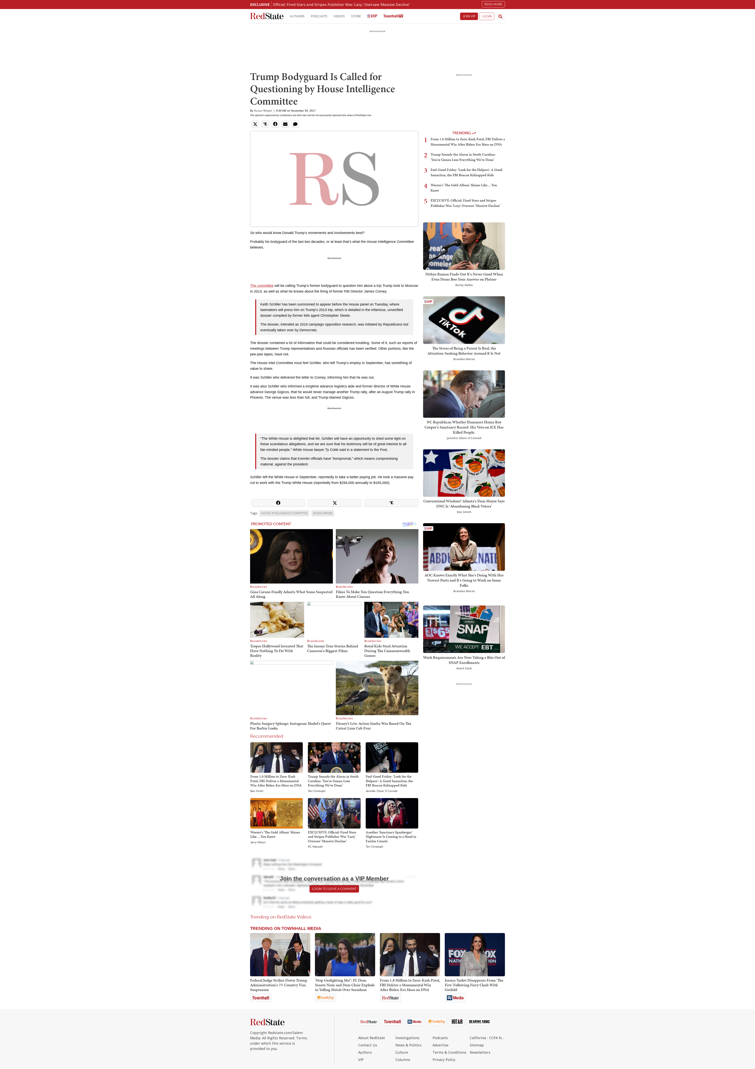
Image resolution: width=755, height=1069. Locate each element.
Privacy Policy (444, 1059)
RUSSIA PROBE (322, 513)
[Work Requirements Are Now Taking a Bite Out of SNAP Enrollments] (464, 629)
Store (356, 16)
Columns (402, 1059)
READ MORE (493, 4)
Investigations (407, 1037)
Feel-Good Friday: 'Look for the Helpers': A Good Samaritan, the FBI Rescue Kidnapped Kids (389, 781)
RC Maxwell (315, 846)
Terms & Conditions (449, 1052)
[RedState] (267, 16)
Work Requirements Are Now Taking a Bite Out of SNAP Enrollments (464, 659)
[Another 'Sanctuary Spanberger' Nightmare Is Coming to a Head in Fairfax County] (392, 813)
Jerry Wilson (258, 842)
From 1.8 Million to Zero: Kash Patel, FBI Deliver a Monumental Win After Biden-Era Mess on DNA (276, 781)
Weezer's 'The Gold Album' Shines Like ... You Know (275, 834)
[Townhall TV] (393, 16)
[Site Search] (500, 16)
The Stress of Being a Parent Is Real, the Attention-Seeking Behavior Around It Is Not (464, 350)
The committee (261, 286)
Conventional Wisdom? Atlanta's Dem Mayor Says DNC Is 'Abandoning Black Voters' (464, 503)
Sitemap (477, 1045)
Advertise (440, 1045)
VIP (361, 1059)
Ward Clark (464, 668)
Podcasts (319, 16)
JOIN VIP (469, 16)
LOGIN (487, 16)
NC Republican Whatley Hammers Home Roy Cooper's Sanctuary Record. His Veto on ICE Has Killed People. (464, 427)
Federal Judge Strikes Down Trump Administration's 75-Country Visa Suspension (278, 984)
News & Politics (408, 1045)
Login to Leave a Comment (334, 889)
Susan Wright (263, 110)
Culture (401, 1052)
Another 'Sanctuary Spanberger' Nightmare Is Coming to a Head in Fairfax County (391, 836)
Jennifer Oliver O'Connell (381, 791)
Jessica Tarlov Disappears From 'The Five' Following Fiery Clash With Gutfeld (474, 984)
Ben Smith (256, 791)
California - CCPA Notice (487, 1037)
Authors (297, 16)
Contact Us (367, 1045)
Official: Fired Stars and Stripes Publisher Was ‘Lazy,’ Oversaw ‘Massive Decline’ (341, 4)
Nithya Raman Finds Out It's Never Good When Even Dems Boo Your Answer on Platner (464, 276)
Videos (339, 16)
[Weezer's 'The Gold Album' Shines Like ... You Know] (276, 813)
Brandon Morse (464, 359)
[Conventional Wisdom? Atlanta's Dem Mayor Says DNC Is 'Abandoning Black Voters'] (464, 472)
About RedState (371, 1037)
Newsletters (480, 1052)
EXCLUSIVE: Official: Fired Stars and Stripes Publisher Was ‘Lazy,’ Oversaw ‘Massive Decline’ (332, 836)
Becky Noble (464, 285)
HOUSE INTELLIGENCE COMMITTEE (284, 513)
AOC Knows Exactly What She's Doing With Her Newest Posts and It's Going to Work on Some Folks (464, 580)
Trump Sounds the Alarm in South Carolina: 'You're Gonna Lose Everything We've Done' (333, 781)
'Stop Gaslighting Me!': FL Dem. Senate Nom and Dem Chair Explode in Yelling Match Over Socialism (345, 984)
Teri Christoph (316, 791)
